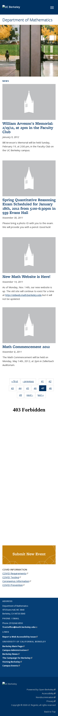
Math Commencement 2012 (26, 346)
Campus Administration (15, 650)
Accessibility (49, 693)
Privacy (51, 701)
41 (43, 382)
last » (42, 395)
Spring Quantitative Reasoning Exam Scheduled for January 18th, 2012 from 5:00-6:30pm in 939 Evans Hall (29, 206)
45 (28, 389)
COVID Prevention (13, 585)
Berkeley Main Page (13, 646)
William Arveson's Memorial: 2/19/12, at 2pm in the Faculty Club (27, 127)
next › (31, 395)
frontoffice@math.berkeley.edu (19, 627)
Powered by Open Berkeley (41, 689)
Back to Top (50, 711)
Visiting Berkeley (12, 661)
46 (36, 389)
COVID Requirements (15, 573)
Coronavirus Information (16, 581)
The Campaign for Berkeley (17, 658)
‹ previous (29, 381)
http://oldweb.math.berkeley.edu (23, 295)
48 (51, 389)
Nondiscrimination (46, 697)
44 (21, 389)
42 (50, 382)
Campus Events (11, 665)
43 (13, 389)
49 (21, 395)
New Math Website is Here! (26, 276)
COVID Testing (11, 577)
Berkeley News (11, 654)
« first (15, 381)
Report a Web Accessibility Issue (20, 636)
